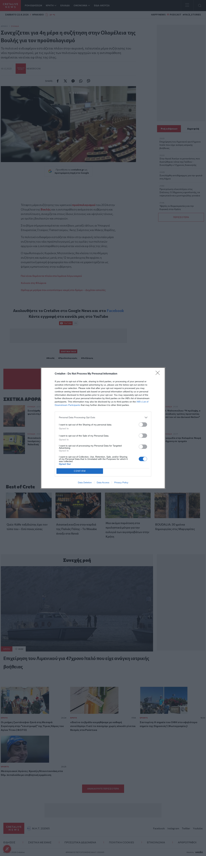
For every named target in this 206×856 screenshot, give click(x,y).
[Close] (159, 374)
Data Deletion (85, 482)
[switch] (143, 424)
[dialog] (103, 428)
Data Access (103, 482)
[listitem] (103, 417)
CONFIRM (80, 471)
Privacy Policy (121, 482)
